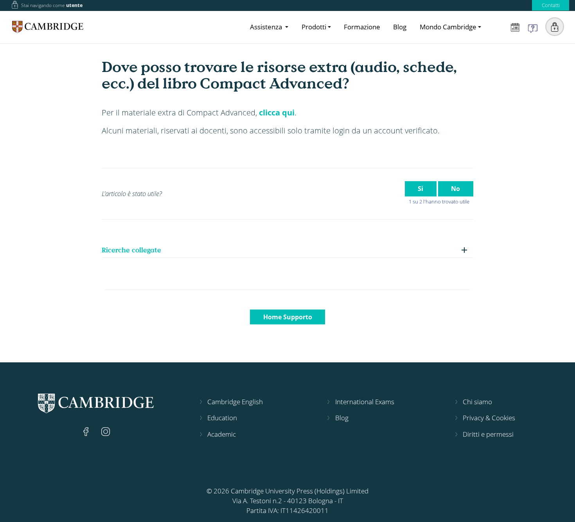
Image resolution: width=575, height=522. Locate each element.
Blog (399, 26)
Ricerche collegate (131, 250)
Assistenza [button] (267, 26)
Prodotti (314, 26)
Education (222, 417)
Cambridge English (235, 401)
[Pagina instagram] (105, 430)
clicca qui (277, 112)
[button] (554, 26)
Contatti (551, 5)
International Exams (364, 401)
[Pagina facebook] (87, 430)
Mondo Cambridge (448, 26)
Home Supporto (287, 317)
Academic (221, 434)
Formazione (362, 26)
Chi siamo (477, 401)
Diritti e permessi (488, 434)
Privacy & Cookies (489, 417)
